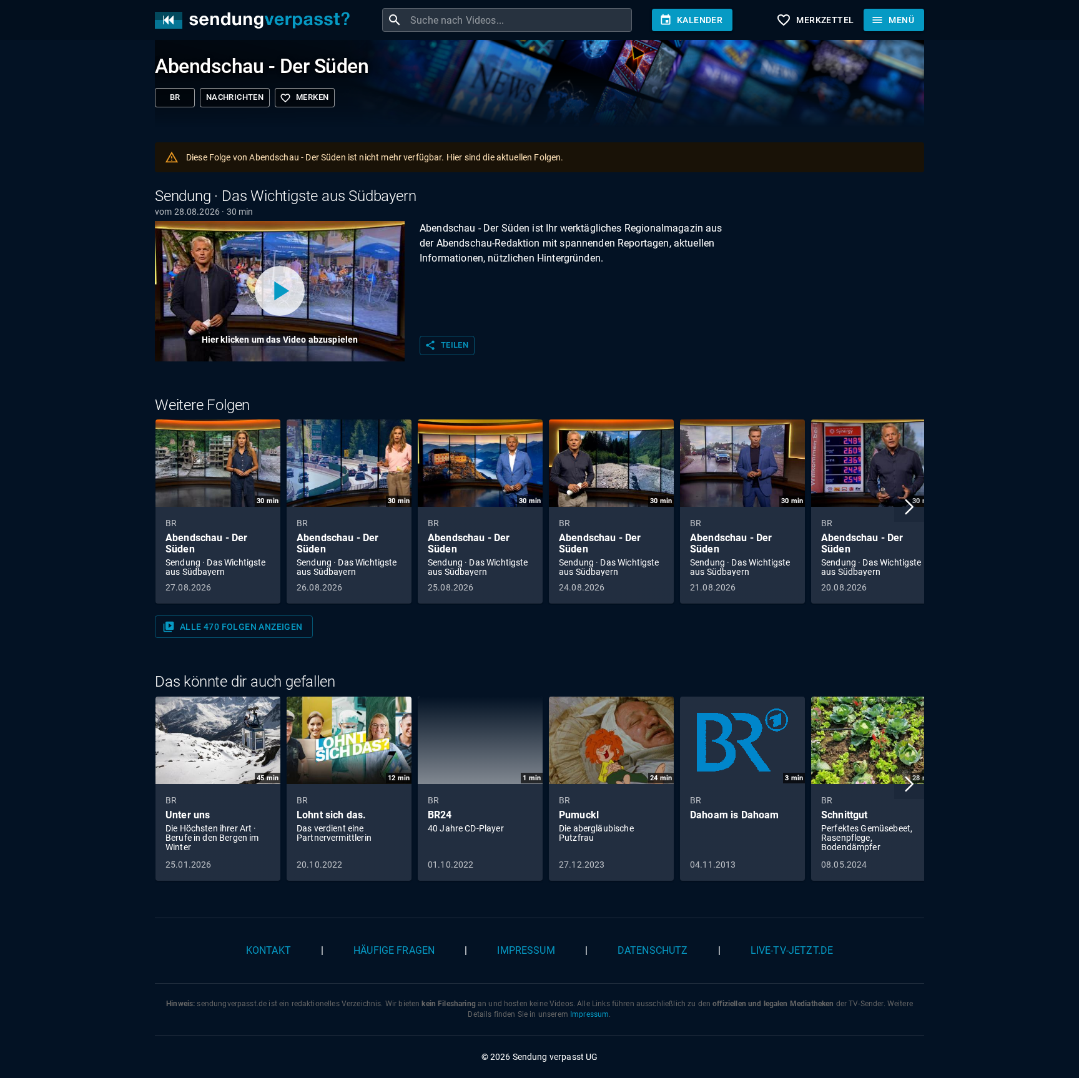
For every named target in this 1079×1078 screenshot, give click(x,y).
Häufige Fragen (394, 950)
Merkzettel (815, 19)
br (175, 97)
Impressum (525, 950)
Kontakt (268, 950)
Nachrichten (235, 97)
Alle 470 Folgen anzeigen (232, 626)
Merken (304, 98)
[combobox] (519, 20)
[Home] (255, 20)
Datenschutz (653, 950)
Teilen (446, 345)
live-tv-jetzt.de (792, 950)
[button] (909, 507)
